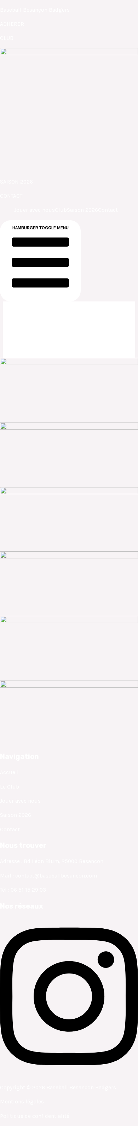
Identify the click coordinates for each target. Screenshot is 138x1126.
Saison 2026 (82, 210)
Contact (108, 210)
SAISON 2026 (16, 182)
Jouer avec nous (34, 210)
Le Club (9, 787)
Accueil (9, 772)
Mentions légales (22, 1101)
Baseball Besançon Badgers (35, 10)
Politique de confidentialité (34, 1116)
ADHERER (12, 24)
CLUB (6, 38)
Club (61, 210)
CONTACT (11, 196)
